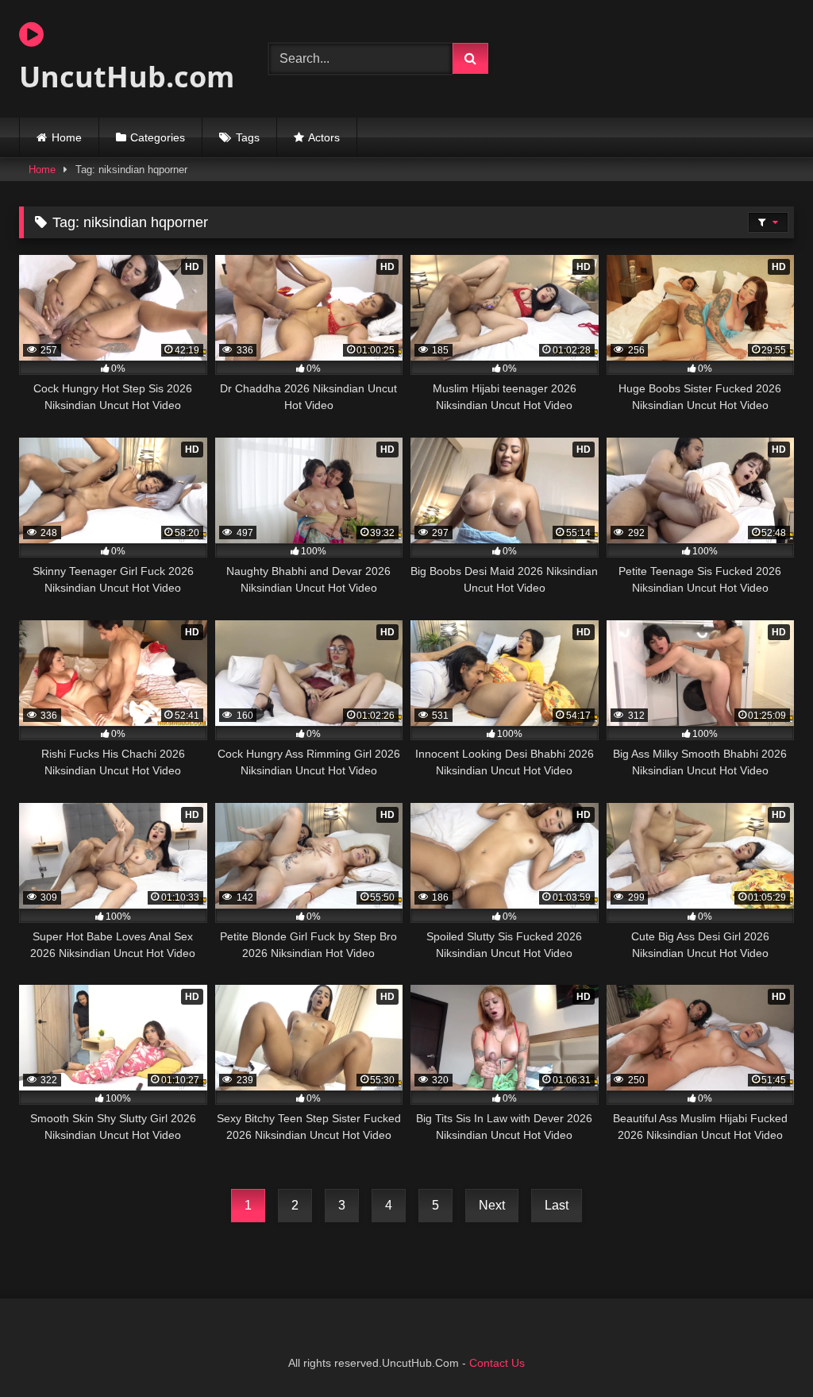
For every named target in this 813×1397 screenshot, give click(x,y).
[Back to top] (763, 1349)
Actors (324, 137)
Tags (248, 137)
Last (556, 1205)
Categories (157, 137)
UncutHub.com (125, 76)
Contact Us (497, 1362)
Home (67, 137)
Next (492, 1205)
